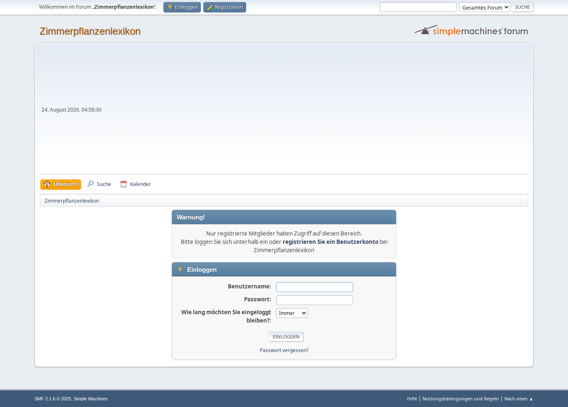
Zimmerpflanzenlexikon (90, 31)
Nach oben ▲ (518, 398)
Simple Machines (91, 398)
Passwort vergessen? (284, 350)
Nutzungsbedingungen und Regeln (460, 398)
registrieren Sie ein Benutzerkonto (330, 242)
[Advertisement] (315, 111)
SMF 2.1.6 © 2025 (53, 398)
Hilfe (412, 398)
